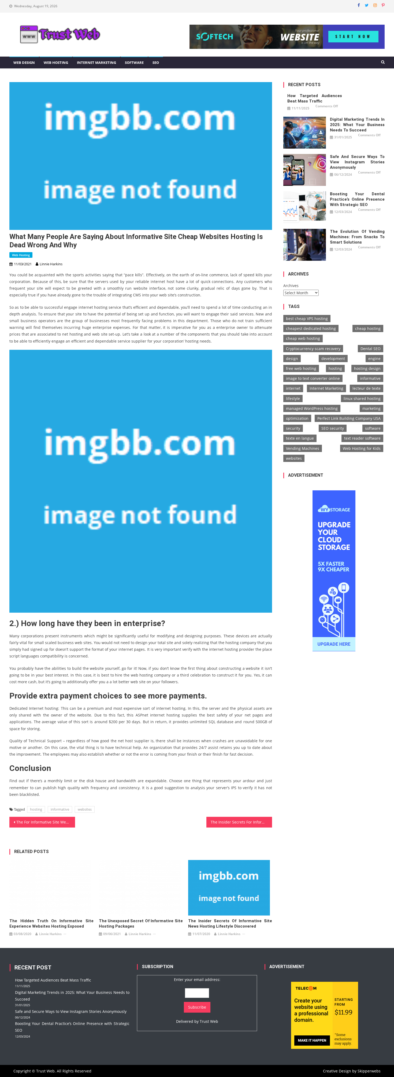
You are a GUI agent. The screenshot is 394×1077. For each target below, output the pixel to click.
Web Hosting (56, 62)
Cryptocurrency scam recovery (313, 348)
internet (293, 388)
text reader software (362, 438)
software (373, 428)
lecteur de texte (366, 388)
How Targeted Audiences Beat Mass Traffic (314, 98)
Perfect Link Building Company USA (349, 418)
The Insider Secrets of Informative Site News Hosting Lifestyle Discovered (230, 923)
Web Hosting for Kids (362, 448)
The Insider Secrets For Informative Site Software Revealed (241, 822)
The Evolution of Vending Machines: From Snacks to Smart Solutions (357, 237)
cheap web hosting (303, 338)
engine (374, 358)
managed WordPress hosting (312, 408)
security (293, 428)
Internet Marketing (96, 62)
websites (85, 809)
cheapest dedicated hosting (311, 328)
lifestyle (293, 398)
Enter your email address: (197, 979)
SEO (156, 62)
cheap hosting (368, 328)
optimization (297, 418)
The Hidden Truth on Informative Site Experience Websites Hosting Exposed (51, 923)
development (333, 358)
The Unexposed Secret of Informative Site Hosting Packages (141, 923)
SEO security (332, 428)
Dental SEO (370, 348)
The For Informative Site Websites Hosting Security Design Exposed (45, 822)
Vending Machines (302, 448)
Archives (291, 285)
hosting (36, 809)
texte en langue (300, 438)
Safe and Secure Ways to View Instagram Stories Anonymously (357, 162)
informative (60, 809)
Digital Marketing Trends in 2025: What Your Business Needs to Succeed (357, 125)
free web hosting (301, 368)
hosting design (367, 368)
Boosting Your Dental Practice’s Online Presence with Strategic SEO (357, 199)
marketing (371, 408)
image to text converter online (313, 378)
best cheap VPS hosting (307, 318)
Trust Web (209, 1021)
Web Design (24, 62)
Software (134, 62)
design (292, 358)
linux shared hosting (362, 398)
